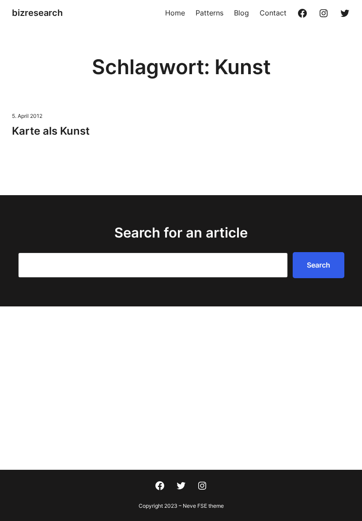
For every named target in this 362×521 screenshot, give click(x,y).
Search (318, 264)
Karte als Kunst (51, 131)
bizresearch (37, 13)
